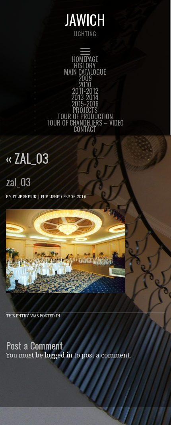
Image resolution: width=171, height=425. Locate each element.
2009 (85, 78)
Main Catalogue (85, 72)
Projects (85, 110)
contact (85, 129)
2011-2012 (85, 91)
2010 (85, 84)
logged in (58, 355)
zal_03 (27, 158)
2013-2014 (85, 97)
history (85, 65)
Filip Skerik (25, 197)
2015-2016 (85, 103)
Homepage (85, 59)
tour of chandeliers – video (85, 123)
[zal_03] (65, 300)
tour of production (85, 116)
